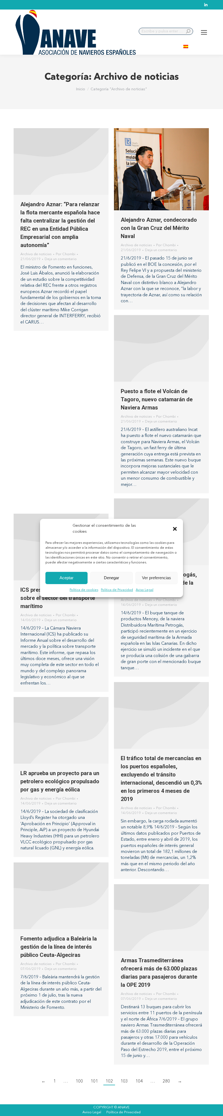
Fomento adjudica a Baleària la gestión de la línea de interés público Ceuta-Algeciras (58, 946)
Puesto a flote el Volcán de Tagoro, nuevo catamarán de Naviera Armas (157, 399)
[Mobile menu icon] (204, 32)
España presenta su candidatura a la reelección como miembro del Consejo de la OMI (60, 420)
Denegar (111, 577)
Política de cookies (84, 590)
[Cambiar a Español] (186, 46)
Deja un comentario (61, 259)
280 (166, 1081)
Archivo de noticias (36, 254)
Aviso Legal (144, 590)
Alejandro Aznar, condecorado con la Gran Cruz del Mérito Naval (159, 228)
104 (139, 1081)
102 (109, 1081)
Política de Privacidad (117, 590)
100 (79, 1081)
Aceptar (66, 577)
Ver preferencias (156, 577)
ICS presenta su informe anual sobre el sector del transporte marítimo (57, 598)
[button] (175, 529)
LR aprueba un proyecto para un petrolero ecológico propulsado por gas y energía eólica (59, 781)
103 (124, 1081)
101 (94, 1081)
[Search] (188, 31)
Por (65, 254)
